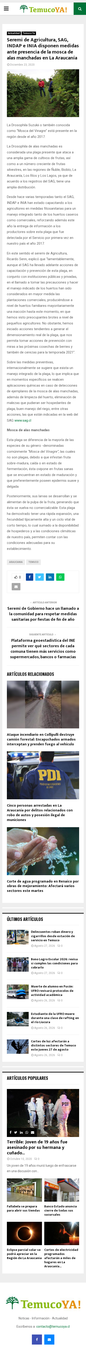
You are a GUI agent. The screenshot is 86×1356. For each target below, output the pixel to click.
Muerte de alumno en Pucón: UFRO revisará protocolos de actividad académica (52, 990)
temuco (33, 562)
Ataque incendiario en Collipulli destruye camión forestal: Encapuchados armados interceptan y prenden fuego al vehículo (41, 739)
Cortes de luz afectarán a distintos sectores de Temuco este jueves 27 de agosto (53, 1045)
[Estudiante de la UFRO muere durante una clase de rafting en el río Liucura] (18, 1019)
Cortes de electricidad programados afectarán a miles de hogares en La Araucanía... (61, 1258)
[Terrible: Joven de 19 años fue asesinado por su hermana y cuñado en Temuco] (43, 1113)
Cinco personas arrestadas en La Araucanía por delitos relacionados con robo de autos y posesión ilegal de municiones (40, 812)
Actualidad (14, 33)
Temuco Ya (29, 33)
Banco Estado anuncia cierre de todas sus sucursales (60, 1210)
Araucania (16, 562)
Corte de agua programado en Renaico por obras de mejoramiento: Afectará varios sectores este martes (43, 886)
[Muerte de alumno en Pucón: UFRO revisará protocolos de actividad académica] (18, 991)
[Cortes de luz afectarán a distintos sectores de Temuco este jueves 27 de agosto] (18, 1046)
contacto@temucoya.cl (53, 1326)
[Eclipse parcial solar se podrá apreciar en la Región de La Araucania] (24, 1233)
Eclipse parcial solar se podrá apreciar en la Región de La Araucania (24, 1254)
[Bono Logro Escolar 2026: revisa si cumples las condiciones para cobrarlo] (18, 964)
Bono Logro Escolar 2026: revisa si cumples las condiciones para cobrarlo (54, 963)
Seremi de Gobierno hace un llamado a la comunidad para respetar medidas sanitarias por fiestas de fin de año (43, 614)
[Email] (49, 1340)
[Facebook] (37, 1340)
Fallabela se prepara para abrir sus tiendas (23, 1208)
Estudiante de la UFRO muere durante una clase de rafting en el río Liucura (55, 1018)
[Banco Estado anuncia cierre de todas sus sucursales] (61, 1190)
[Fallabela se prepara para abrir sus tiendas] (24, 1190)
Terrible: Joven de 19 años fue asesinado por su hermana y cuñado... (37, 1147)
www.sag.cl (22, 420)
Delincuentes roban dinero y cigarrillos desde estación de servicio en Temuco (53, 936)
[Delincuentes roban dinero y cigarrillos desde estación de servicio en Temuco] (18, 937)
